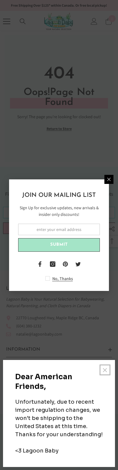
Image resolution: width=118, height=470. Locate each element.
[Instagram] (52, 264)
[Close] (108, 179)
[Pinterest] (65, 264)
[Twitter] (78, 264)
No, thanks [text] (62, 278)
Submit (59, 244)
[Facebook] (40, 264)
